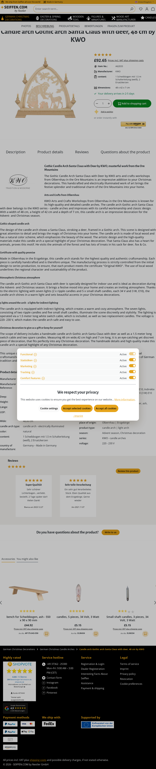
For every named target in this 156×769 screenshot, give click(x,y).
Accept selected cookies (77, 408)
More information (124, 399)
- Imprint (78, 416)
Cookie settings (49, 408)
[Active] (132, 353)
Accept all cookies (106, 408)
